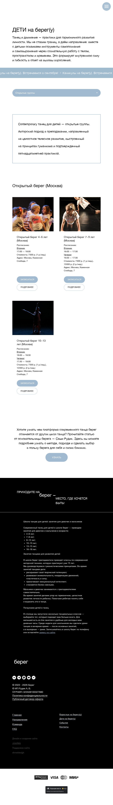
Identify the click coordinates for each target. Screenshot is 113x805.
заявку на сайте (47, 632)
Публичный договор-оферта (27, 699)
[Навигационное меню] (106, 6)
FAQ (14, 729)
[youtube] (29, 677)
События (63, 723)
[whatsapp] (24, 677)
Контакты (64, 727)
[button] (33, 238)
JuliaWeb (16, 743)
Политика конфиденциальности (29, 695)
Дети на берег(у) (67, 718)
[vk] (14, 677)
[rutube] (33, 677)
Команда (17, 724)
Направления (19, 719)
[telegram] (19, 677)
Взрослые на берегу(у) (70, 714)
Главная (17, 714)
